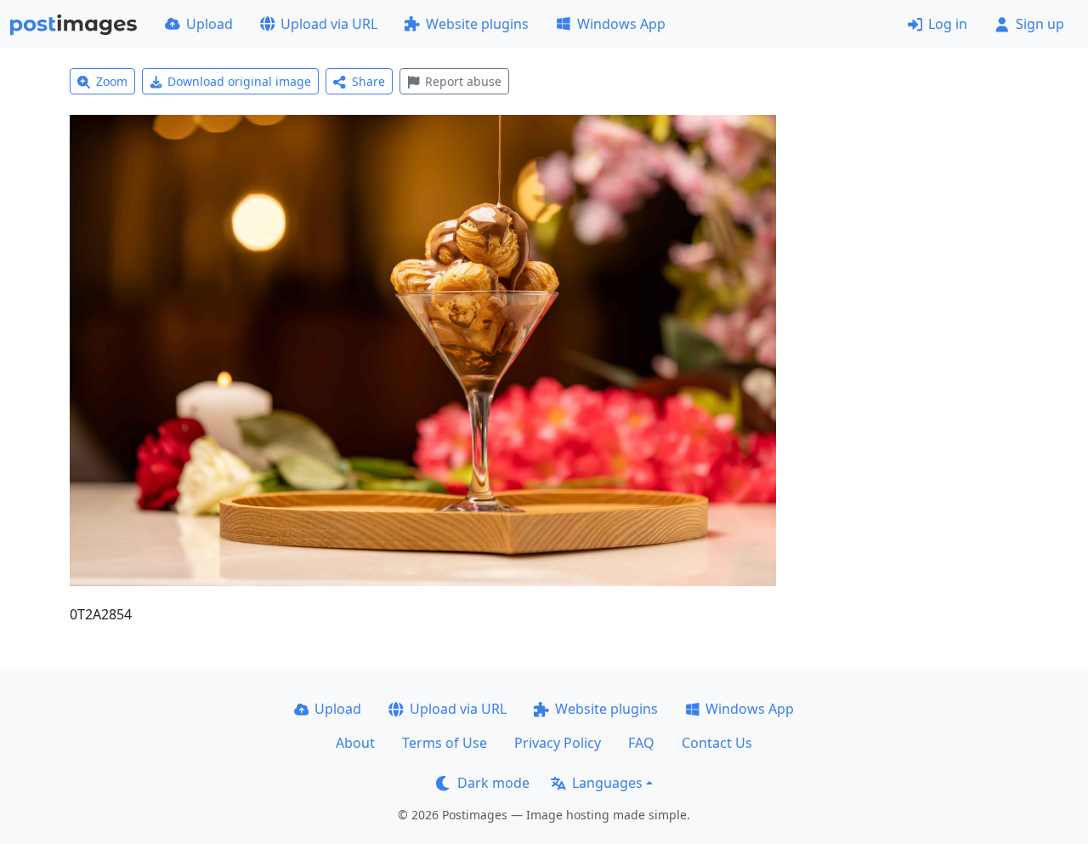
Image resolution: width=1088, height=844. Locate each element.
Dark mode (493, 782)
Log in (947, 23)
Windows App (621, 23)
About (355, 742)
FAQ (641, 742)
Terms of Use (444, 742)
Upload (209, 23)
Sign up (1040, 23)
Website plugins (477, 23)
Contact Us (717, 742)
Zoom (112, 81)
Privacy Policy (557, 742)
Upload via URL (328, 23)
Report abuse (463, 81)
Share (368, 81)
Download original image (239, 81)
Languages (607, 782)
